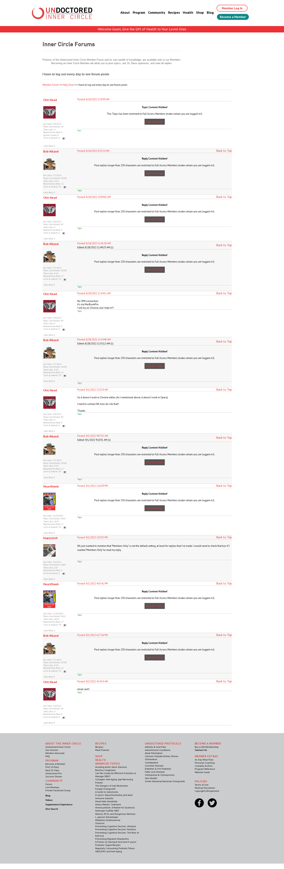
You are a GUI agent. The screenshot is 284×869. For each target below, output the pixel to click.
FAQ (47, 756)
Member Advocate (55, 753)
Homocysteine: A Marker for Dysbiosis (115, 807)
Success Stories (53, 776)
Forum (48, 784)
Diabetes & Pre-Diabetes (158, 768)
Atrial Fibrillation (153, 753)
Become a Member (233, 17)
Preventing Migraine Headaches (112, 838)
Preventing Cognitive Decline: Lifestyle (115, 826)
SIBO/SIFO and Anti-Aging (108, 851)
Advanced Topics (107, 763)
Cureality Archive (204, 765)
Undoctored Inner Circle (57, 746)
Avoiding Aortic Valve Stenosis (111, 767)
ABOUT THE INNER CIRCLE (63, 743)
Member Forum (51, 84)
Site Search (51, 808)
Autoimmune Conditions (157, 750)
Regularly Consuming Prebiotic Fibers (115, 848)
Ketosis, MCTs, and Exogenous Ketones (115, 813)
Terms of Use (201, 784)
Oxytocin (100, 823)
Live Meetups (52, 787)
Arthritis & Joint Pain (155, 746)
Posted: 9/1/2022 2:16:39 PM (92, 485)
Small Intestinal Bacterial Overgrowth (165, 781)
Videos (49, 800)
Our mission (51, 750)
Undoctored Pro (53, 773)
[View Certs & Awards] (64, 137)
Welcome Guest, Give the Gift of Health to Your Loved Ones (142, 29)
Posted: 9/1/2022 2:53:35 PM (92, 537)
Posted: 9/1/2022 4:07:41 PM (92, 583)
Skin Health (151, 778)
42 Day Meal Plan (204, 759)
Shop (200, 12)
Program (139, 12)
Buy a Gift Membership (207, 746)
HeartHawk (51, 486)
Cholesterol (151, 759)
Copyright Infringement (207, 790)
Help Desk (68, 84)
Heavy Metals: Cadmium (108, 804)
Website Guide (202, 772)
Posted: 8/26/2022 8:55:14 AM (93, 151)
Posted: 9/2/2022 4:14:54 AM (92, 681)
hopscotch (50, 538)
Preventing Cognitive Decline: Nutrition (115, 829)
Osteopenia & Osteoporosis (159, 774)
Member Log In (232, 8)
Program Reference (205, 768)
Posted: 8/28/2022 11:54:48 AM (94, 339)
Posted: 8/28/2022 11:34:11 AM (94, 293)
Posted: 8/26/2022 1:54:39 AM (93, 99)
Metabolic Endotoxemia (107, 820)
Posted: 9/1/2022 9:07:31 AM (92, 435)
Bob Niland (51, 151)
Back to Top (224, 151)
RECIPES (100, 743)
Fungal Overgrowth (105, 788)
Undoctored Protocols (163, 743)
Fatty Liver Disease (155, 771)
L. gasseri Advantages (106, 817)
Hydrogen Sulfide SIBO (107, 810)
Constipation (151, 762)
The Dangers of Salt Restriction (111, 785)
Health (188, 12)
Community (156, 12)
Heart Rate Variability (106, 801)
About (125, 12)
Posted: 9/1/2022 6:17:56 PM (92, 635)
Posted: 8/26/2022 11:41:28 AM (94, 243)
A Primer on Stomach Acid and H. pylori (115, 841)
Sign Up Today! (154, 121)
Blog (210, 12)
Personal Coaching (205, 762)
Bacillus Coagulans (105, 770)
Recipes (174, 12)
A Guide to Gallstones (106, 791)
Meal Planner (102, 750)
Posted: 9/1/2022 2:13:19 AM (92, 389)
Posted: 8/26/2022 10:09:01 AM (94, 197)
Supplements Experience (58, 804)
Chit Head (50, 100)
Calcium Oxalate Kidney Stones (161, 756)
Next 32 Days (52, 770)
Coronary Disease (154, 765)
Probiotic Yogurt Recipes (108, 845)
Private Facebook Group (58, 790)
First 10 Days (52, 767)
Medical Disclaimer (205, 787)
